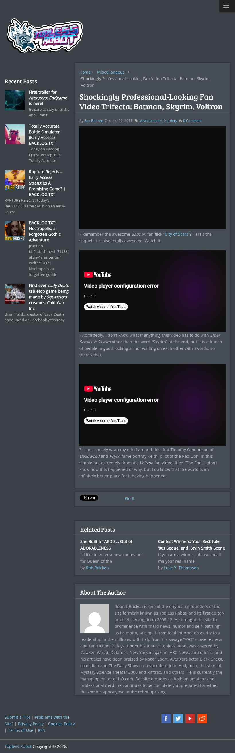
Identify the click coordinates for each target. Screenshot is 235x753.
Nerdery (170, 120)
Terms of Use (20, 730)
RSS (41, 730)
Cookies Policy (61, 723)
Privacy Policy (31, 723)
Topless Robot (18, 746)
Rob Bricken (93, 120)
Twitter (178, 718)
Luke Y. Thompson (181, 567)
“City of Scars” (176, 234)
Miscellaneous (111, 72)
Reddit (202, 718)
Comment (192, 120)
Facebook (166, 718)
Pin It (129, 498)
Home (85, 72)
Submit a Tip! (17, 717)
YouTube (190, 718)
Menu (227, 6)
